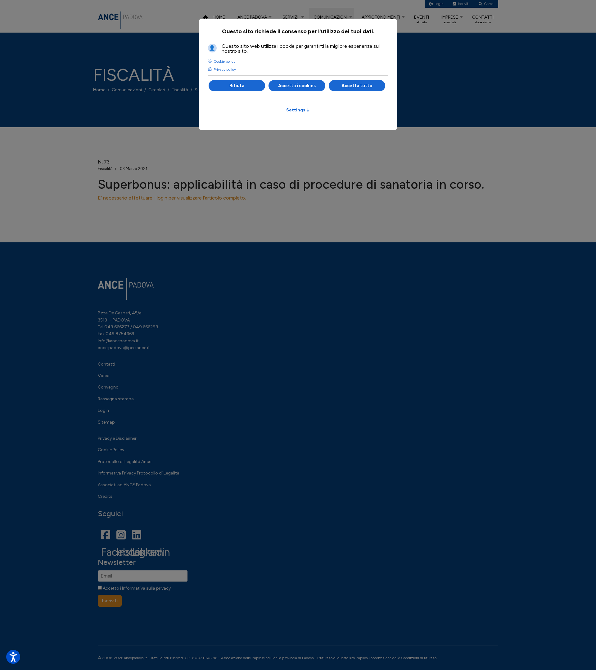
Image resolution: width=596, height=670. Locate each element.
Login (103, 410)
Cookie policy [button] (224, 61)
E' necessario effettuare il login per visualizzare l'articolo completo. (172, 198)
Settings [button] (298, 110)
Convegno (108, 387)
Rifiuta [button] (236, 85)
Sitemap (106, 422)
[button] (13, 657)
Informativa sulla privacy (146, 588)
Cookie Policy (111, 449)
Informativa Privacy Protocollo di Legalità (138, 473)
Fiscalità (105, 168)
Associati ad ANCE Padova (124, 485)
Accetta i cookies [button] (297, 85)
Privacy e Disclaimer (117, 438)
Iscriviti (110, 601)
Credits (105, 496)
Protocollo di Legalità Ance (124, 461)
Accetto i (136, 588)
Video (104, 375)
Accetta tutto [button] (356, 85)
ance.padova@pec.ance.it (124, 347)
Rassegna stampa (116, 399)
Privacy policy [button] (225, 69)
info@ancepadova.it (118, 341)
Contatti (106, 364)
